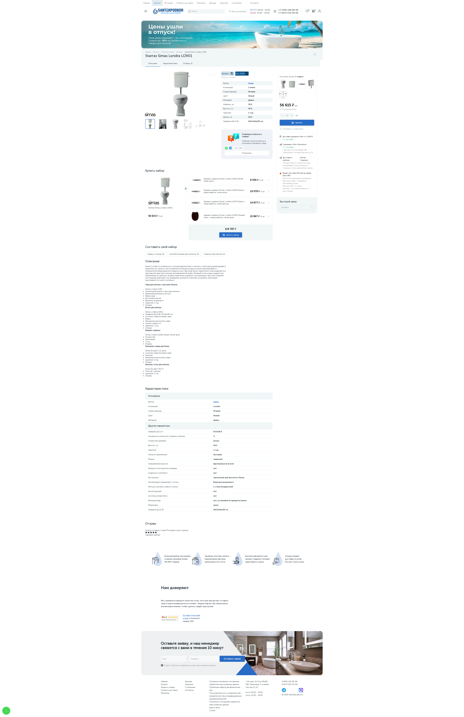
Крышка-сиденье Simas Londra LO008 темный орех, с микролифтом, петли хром (224, 216)
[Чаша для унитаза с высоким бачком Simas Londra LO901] (283, 84)
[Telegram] (284, 690)
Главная (146, 3)
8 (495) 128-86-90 (289, 681)
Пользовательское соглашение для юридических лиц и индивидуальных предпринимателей (225, 696)
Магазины (201, 3)
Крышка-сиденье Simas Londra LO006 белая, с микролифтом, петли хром (224, 191)
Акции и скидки (168, 687)
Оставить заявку (232, 658)
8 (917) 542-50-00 (290, 684)
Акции (170, 3)
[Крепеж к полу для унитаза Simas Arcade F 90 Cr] (283, 95)
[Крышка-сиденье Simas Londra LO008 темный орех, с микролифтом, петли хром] (195, 216)
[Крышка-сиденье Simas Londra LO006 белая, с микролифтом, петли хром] (196, 191)
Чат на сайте (239, 148)
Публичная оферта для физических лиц (224, 688)
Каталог (157, 3)
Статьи (212, 710)
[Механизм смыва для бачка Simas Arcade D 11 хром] (311, 84)
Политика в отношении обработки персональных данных (224, 703)
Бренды (212, 3)
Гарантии (224, 3)
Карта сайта (214, 707)
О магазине (237, 3)
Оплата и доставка (185, 3)
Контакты (254, 3)
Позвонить (247, 153)
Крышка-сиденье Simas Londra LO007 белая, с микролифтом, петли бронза (224, 202)
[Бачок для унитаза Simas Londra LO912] (292, 84)
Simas (251, 83)
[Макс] (301, 690)
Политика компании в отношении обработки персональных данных (224, 682)
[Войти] (319, 11)
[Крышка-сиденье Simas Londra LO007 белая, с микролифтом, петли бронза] (196, 203)
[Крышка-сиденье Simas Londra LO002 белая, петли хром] (196, 180)
